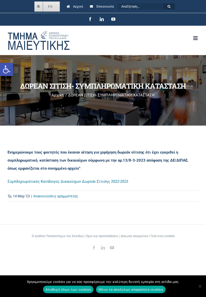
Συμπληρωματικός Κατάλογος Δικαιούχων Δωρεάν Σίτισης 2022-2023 (68, 181)
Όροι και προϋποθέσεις (102, 236)
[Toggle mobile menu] (195, 38)
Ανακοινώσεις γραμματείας (55, 196)
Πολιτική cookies (163, 236)
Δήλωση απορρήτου (134, 236)
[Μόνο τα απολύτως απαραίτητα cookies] (199, 286)
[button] (6, 69)
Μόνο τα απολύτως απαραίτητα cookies (130, 289)
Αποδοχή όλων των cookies (68, 289)
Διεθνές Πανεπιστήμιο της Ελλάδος (59, 236)
